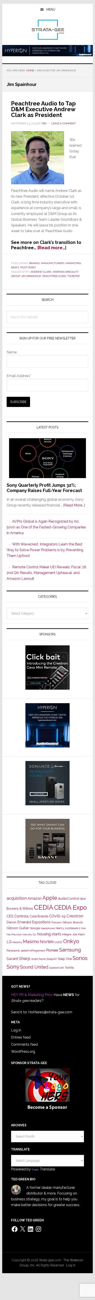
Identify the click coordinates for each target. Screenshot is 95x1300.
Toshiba (69, 967)
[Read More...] (74, 505)
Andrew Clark (40, 271)
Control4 (21, 916)
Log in (16, 1030)
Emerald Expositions (34, 922)
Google (35, 928)
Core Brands (39, 916)
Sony (13, 966)
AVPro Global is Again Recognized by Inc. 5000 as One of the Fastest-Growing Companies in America (46, 527)
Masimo (31, 941)
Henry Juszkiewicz (68, 928)
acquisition (17, 898)
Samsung (70, 950)
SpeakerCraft (56, 967)
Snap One (65, 959)
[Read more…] (51, 247)
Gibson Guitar (18, 928)
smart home (38, 959)
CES (10, 916)
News (15, 267)
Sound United (34, 967)
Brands (34, 263)
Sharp (24, 958)
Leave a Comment (63, 123)
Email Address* (19, 376)
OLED (58, 942)
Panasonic (13, 950)
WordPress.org (23, 1051)
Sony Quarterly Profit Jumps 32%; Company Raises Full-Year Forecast (44, 488)
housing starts (49, 934)
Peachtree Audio (54, 276)
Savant (12, 959)
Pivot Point (28, 267)
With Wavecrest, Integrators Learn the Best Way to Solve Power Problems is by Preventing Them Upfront (45, 550)
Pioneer (52, 950)
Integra (66, 934)
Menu (50, 9)
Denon (11, 922)
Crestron (74, 916)
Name (12, 352)
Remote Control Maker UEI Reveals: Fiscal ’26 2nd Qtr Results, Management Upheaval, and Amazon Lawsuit (46, 573)
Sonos (80, 958)
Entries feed (20, 1037)
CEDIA (43, 907)
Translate (47, 1169)
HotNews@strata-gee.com (50, 1012)
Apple (49, 898)
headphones (48, 928)
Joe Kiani (78, 934)
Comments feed (24, 1044)
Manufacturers (52, 263)
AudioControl (68, 899)
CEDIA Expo (70, 907)
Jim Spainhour (31, 276)
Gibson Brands (72, 922)
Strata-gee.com (47, 30)
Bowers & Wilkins (20, 908)
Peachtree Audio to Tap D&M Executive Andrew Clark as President (43, 109)
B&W (83, 898)
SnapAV (51, 959)
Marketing (73, 263)
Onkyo (71, 941)
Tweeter (73, 276)
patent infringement (33, 950)
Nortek (47, 941)
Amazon (35, 898)
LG (9, 942)
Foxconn (56, 922)
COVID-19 (57, 916)
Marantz (17, 942)
